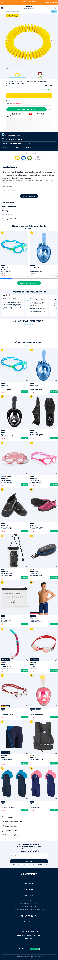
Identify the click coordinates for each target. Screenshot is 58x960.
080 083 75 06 (30, 898)
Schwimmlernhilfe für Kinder (23, 81)
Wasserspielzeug (33, 81)
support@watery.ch (31, 901)
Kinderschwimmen (12, 81)
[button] (6, 40)
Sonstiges (14, 948)
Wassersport (14, 937)
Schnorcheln (14, 944)
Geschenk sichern (29, 861)
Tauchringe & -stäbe (42, 81)
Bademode (14, 941)
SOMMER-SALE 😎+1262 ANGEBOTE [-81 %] (12, 16)
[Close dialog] (25, 913)
